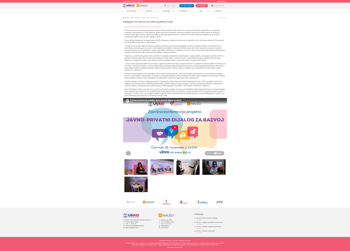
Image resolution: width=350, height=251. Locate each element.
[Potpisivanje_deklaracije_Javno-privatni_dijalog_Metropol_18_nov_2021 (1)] (188, 167)
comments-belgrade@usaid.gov (134, 226)
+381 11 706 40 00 (130, 224)
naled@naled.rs (165, 226)
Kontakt (218, 11)
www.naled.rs (165, 227)
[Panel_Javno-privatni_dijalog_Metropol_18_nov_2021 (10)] (162, 167)
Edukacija (166, 11)
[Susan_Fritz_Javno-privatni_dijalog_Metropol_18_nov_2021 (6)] (214, 167)
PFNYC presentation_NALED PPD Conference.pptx (143, 27)
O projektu (183, 11)
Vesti (132, 17)
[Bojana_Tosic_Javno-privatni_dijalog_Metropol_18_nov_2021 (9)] (136, 167)
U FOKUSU (148, 11)
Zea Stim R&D (178, 247)
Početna (127, 17)
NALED (169, 240)
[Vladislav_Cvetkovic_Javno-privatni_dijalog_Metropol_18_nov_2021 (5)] (136, 184)
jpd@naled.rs (222, 1)
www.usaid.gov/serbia (131, 227)
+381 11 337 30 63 (166, 224)
